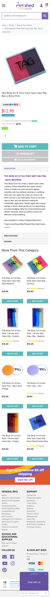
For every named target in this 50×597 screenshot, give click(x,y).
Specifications (11, 236)
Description (9, 168)
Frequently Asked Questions (34, 499)
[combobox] (25, 15)
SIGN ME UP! (25, 480)
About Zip (31, 519)
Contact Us (31, 495)
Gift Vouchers (7, 516)
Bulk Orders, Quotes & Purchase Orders (36, 525)
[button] (25, 153)
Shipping (30, 506)
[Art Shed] (25, 5)
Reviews (8, 241)
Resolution (31, 511)
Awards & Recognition (11, 500)
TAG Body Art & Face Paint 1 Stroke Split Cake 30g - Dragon (11, 438)
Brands (5, 529)
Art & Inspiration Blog (10, 508)
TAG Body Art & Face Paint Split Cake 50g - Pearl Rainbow (11, 281)
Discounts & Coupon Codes (10, 523)
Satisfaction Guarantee (36, 522)
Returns (30, 508)
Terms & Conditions (10, 527)
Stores (4, 503)
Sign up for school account (9, 544)
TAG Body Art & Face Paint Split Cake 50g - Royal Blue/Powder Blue (37, 438)
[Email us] (5, 557)
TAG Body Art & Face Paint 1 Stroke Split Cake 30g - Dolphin (11, 333)
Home (4, 495)
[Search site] (45, 16)
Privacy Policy (33, 554)
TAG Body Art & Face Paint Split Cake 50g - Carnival (36, 281)
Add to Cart (26, 146)
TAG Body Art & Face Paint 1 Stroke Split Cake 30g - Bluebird (36, 333)
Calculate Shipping (26, 160)
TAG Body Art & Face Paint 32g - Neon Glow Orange (12, 386)
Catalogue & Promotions (12, 519)
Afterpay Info (32, 516)
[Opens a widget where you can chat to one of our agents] (34, 583)
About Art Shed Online (11, 498)
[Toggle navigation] (3, 5)
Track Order (32, 503)
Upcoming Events (9, 506)
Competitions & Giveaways (8, 512)
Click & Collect (33, 514)
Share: (6, 104)
